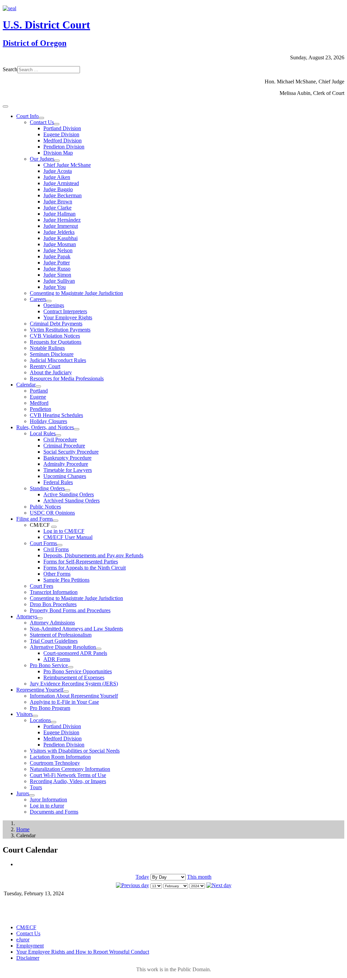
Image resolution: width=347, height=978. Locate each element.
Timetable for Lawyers (67, 470)
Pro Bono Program (50, 708)
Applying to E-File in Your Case (64, 702)
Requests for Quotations (55, 342)
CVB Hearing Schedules (56, 415)
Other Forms (56, 574)
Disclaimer (27, 958)
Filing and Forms (34, 519)
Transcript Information (54, 592)
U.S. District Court (46, 25)
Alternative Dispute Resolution (63, 647)
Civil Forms (56, 549)
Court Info (27, 116)
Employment (30, 946)
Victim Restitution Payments (60, 330)
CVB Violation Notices (55, 336)
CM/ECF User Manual (68, 537)
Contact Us (42, 122)
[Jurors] (32, 795)
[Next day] (218, 885)
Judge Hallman (59, 214)
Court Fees (41, 586)
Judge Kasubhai (60, 238)
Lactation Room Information (60, 757)
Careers (38, 299)
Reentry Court (45, 366)
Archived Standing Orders (71, 500)
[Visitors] (35, 716)
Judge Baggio (58, 189)
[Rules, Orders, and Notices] (76, 429)
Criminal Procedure (64, 445)
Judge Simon (57, 275)
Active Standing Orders (68, 494)
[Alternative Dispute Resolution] (98, 649)
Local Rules (43, 433)
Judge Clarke (57, 208)
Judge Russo (56, 269)
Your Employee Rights (67, 317)
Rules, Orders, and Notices (45, 427)
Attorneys (26, 616)
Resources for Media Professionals (67, 378)
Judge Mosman (59, 244)
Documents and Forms (54, 812)
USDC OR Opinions (52, 513)
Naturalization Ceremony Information (70, 769)
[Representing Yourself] (66, 692)
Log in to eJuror (47, 806)
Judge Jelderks (59, 232)
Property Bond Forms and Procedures (70, 610)
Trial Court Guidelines (54, 641)
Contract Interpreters (65, 311)
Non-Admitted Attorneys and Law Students (76, 629)
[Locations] (53, 722)
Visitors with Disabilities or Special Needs (75, 751)
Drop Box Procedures (53, 604)
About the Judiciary (51, 372)
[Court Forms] (59, 545)
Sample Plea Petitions (66, 580)
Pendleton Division (63, 146)
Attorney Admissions (52, 622)
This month (199, 877)
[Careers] (49, 301)
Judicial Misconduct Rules (58, 360)
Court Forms (43, 543)
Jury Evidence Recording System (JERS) (74, 683)
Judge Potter (56, 262)
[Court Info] (41, 118)
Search (10, 69)
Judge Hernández (62, 220)
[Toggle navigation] (5, 106)
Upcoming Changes (64, 476)
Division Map (58, 153)
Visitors (24, 714)
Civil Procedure (60, 439)
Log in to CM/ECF (63, 531)
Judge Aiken (56, 177)
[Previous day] (132, 885)
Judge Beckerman (62, 195)
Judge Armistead (61, 183)
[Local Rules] (58, 435)
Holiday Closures (48, 421)
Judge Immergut (60, 226)
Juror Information (48, 799)
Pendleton (40, 409)
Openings (53, 305)
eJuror (22, 939)
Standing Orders (47, 488)
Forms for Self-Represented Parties (80, 561)
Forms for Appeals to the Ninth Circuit (84, 568)
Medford (39, 403)
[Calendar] (38, 386)
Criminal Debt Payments (56, 323)
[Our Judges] (57, 161)
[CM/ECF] (54, 527)
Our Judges (42, 159)
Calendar (26, 384)
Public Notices (45, 507)
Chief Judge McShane (67, 165)
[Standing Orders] (67, 490)
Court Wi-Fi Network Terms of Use (68, 775)
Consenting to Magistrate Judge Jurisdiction (76, 293)
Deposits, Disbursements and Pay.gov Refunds (93, 555)
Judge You (54, 287)
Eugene (38, 397)
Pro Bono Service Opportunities (77, 671)
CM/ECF (26, 927)
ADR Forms (56, 659)
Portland (39, 391)
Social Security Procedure (71, 452)
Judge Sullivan (59, 281)
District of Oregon (34, 43)
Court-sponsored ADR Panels (75, 653)
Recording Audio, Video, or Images (68, 781)
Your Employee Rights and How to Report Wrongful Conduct (82, 952)
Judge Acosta (57, 171)
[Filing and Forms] (55, 521)
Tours (36, 787)
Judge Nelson (58, 250)
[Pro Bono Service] (70, 667)
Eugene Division (61, 134)
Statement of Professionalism (60, 635)
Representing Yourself (39, 690)
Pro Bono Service (49, 665)
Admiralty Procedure (65, 464)
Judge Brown (57, 201)
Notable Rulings (47, 348)
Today (142, 877)
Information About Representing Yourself (74, 696)
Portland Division (62, 128)
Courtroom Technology (55, 763)
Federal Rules (58, 482)
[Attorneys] (40, 618)
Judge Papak (56, 256)
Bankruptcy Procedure (67, 458)
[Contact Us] (56, 124)
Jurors (22, 793)
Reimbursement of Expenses (73, 677)
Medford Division (62, 140)
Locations (40, 720)
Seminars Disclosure (52, 354)
